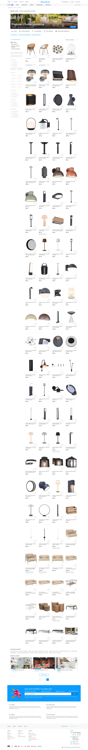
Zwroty (19, 734)
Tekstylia (8, 734)
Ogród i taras (9, 736)
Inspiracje (15, 1)
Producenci (21, 1)
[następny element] (78, 663)
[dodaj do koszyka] (35, 55)
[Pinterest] (77, 726)
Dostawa (19, 732)
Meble (8, 732)
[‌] (15, 60)
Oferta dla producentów (33, 734)
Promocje (9, 739)
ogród (46, 652)
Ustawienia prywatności (33, 739)
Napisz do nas (75, 741)
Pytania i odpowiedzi (21, 736)
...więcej (40, 697)
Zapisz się (75, 693)
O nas (30, 732)
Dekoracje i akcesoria (11, 737)
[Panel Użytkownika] (72, 2)
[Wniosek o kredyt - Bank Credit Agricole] (40, 746)
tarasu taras (23, 652)
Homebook (30, 730)
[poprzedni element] (10, 663)
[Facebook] (69, 726)
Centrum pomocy (75, 743)
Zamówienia (20, 730)
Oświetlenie (9, 733)
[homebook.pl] (45, 2)
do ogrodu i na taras (54, 651)
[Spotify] (79, 726)
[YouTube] (72, 726)
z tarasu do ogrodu (33, 651)
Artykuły (25, 726)
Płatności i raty (20, 733)
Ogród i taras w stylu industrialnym (55, 652)
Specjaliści (27, 1)
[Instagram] (74, 726)
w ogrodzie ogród (37, 652)
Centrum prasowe (32, 733)
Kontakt (30, 740)
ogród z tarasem (14, 651)
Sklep (9, 1)
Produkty (9, 726)
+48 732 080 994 (76, 732)
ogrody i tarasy (23, 651)
